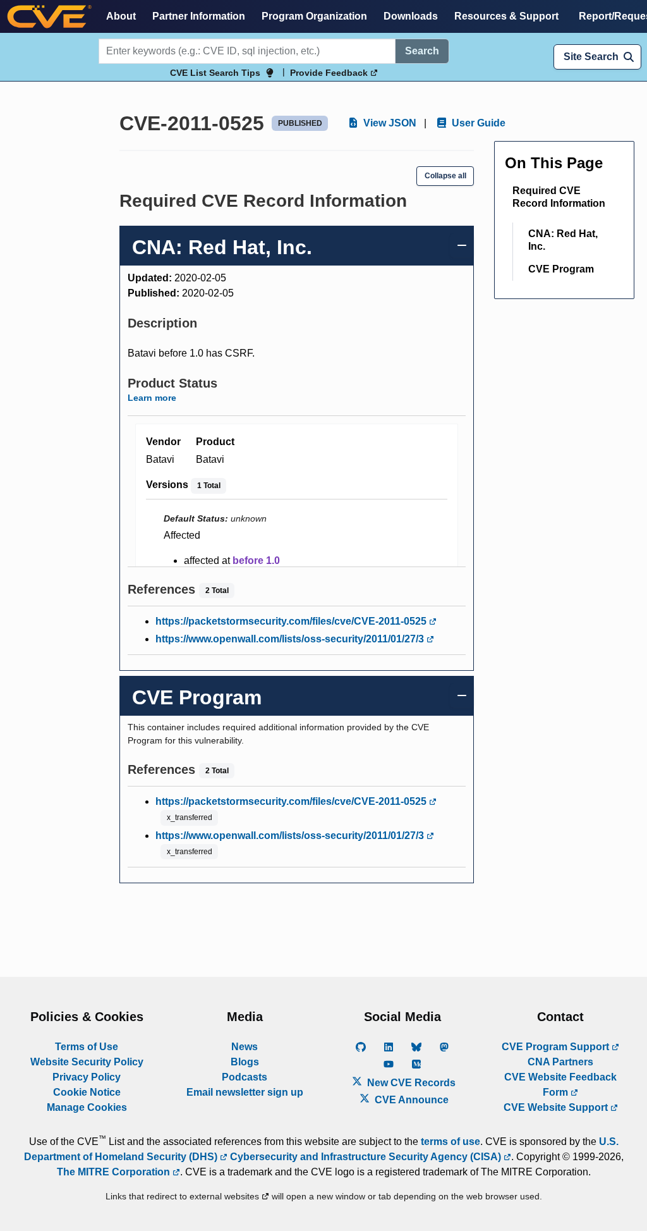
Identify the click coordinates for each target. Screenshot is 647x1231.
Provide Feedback (330, 73)
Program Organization (314, 16)
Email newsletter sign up (244, 1092)
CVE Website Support (557, 1107)
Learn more (152, 398)
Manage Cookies (87, 1107)
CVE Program (561, 269)
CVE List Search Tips (215, 73)
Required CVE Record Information (558, 197)
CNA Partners (560, 1061)
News (244, 1046)
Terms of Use (86, 1046)
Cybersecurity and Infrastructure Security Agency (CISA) (365, 1156)
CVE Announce (410, 1099)
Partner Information (198, 16)
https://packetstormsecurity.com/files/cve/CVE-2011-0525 (292, 621)
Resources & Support (506, 16)
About (121, 16)
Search (422, 51)
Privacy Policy (86, 1077)
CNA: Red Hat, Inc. (563, 240)
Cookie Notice (87, 1092)
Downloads (411, 16)
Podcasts (244, 1077)
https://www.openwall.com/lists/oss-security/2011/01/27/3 (290, 639)
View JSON (388, 123)
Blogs (245, 1061)
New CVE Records (410, 1082)
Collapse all (445, 175)
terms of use (450, 1141)
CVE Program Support (557, 1046)
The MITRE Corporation (114, 1172)
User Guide (477, 123)
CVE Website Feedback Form (560, 1085)
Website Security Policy (86, 1061)
